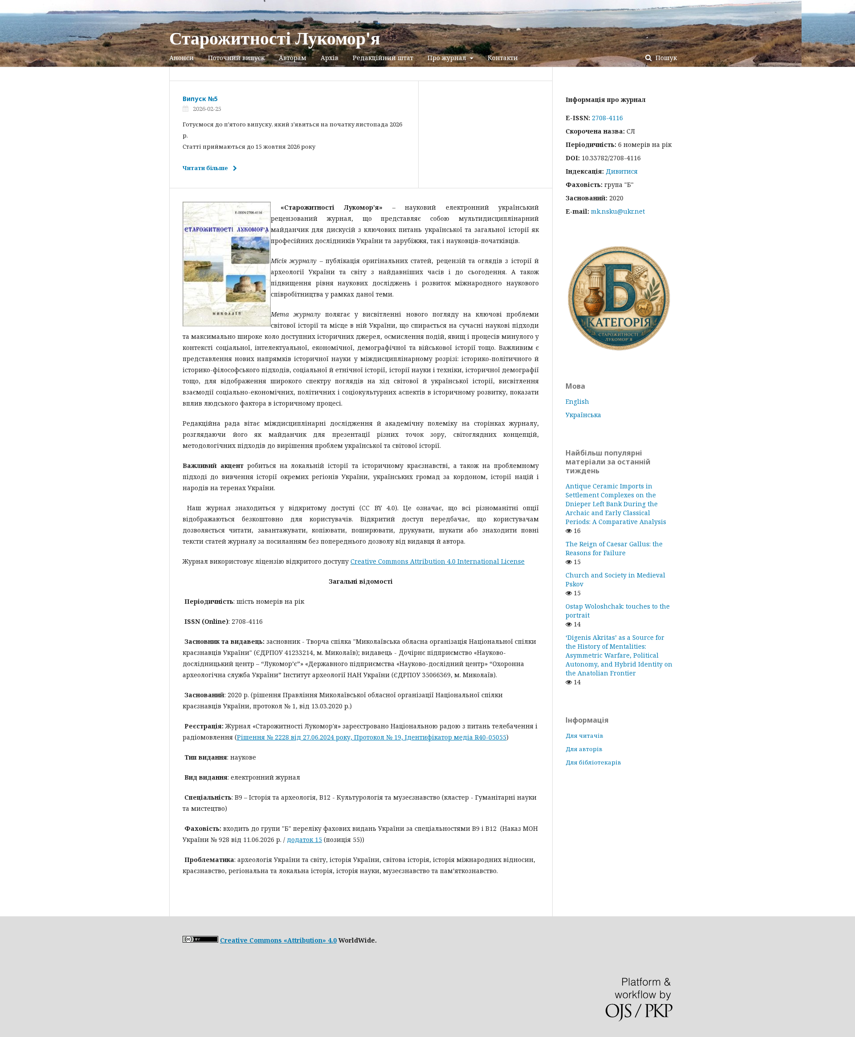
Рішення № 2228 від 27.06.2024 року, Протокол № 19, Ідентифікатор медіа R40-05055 (371, 737)
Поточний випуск (236, 57)
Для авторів (584, 749)
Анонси (181, 57)
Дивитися (622, 171)
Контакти (503, 57)
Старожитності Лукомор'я (274, 38)
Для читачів (584, 736)
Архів (329, 57)
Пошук (665, 57)
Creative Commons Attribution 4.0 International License (437, 561)
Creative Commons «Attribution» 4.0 (278, 940)
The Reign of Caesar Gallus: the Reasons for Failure (614, 548)
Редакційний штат (383, 57)
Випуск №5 (200, 98)
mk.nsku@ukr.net (618, 211)
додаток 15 (304, 839)
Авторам (292, 57)
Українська (583, 415)
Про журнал (448, 57)
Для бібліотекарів (593, 762)
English (577, 401)
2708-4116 (607, 118)
